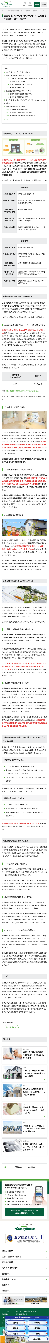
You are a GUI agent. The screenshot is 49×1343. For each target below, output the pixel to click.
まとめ (6, 119)
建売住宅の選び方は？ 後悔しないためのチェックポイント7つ (33, 1110)
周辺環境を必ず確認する (19, 109)
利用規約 (5, 1314)
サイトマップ (5, 1311)
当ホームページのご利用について (25, 1311)
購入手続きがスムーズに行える (21, 84)
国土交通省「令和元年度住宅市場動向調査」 (22, 391)
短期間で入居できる (17, 87)
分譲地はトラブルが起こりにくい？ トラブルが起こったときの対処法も (34, 1128)
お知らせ (5, 1285)
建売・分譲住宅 (11, 1027)
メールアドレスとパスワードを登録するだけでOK (24, 1211)
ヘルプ (4, 1317)
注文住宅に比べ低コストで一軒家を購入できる (26, 78)
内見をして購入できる (17, 81)
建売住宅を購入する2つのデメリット (18, 91)
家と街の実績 (7, 1262)
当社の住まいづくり (10, 1268)
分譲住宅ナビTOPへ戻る (24, 1167)
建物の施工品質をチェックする (21, 112)
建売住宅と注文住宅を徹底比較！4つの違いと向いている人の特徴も (34, 1091)
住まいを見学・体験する (11, 1256)
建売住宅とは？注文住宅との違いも (18, 72)
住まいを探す (7, 1250)
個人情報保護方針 (21, 1314)
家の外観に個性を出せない (19, 97)
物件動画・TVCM (9, 1279)
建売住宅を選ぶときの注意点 (16, 106)
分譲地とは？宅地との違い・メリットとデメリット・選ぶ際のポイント (33, 1147)
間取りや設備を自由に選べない (21, 94)
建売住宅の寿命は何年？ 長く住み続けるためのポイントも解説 (33, 1055)
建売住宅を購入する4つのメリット (18, 75)
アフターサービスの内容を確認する (22, 115)
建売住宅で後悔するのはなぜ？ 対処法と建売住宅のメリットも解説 (34, 1073)
